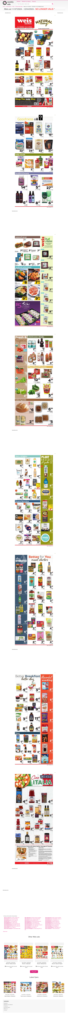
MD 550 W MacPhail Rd (31, 920)
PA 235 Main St (30, 927)
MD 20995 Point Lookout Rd (12, 926)
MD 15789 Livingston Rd (11, 917)
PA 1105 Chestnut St (10, 921)
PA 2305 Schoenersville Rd (33, 921)
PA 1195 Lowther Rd (31, 926)
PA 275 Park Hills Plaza (11, 918)
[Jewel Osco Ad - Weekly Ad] (42, 987)
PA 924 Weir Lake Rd (12, 924)
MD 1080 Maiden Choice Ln (53, 918)
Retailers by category (26, 1)
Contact (5, 1010)
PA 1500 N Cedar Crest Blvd (33, 917)
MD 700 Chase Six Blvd (52, 923)
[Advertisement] (5, 33)
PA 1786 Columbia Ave (52, 928)
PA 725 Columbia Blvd (32, 923)
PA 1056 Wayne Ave (53, 927)
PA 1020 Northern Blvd (12, 928)
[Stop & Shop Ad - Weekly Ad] (9, 987)
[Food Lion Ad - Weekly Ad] (58, 987)
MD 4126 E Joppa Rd (11, 920)
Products (34, 1)
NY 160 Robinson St (32, 922)
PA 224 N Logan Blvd (52, 924)
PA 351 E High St (9, 927)
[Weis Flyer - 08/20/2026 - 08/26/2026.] (11, 952)
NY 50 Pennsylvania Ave (12, 923)
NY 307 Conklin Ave (52, 922)
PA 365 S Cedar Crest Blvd (53, 917)
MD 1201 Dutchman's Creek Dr (33, 924)
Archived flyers (7, 1007)
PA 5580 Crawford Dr (52, 921)
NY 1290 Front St (10, 922)
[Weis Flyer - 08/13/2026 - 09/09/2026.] (26, 952)
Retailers (18, 1)
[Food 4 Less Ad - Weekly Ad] (26, 987)
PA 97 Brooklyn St (51, 926)
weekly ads (10, 3)
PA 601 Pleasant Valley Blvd (32, 918)
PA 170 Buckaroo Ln (52, 920)
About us (6, 1008)
